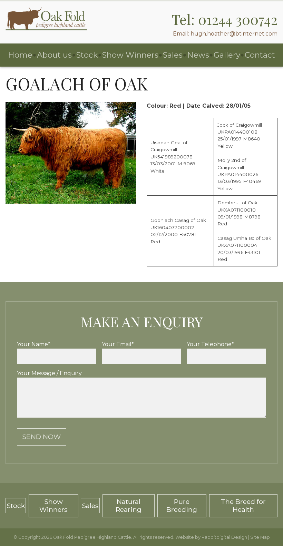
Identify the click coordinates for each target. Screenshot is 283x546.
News (198, 55)
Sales (173, 55)
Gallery (227, 55)
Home (20, 55)
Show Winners (130, 55)
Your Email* (118, 344)
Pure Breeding (181, 505)
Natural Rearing (129, 505)
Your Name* (33, 344)
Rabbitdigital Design (224, 537)
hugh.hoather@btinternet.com (234, 33)
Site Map (260, 537)
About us (54, 55)
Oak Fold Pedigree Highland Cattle (92, 537)
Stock (87, 55)
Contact (260, 55)
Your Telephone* (210, 344)
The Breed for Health (243, 505)
